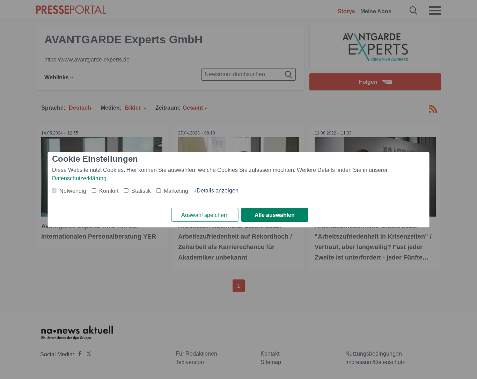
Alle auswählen (275, 215)
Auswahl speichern (205, 215)
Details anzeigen (218, 191)
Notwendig (72, 191)
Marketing (176, 191)
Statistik (141, 191)
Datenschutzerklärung (79, 178)
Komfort (108, 191)
